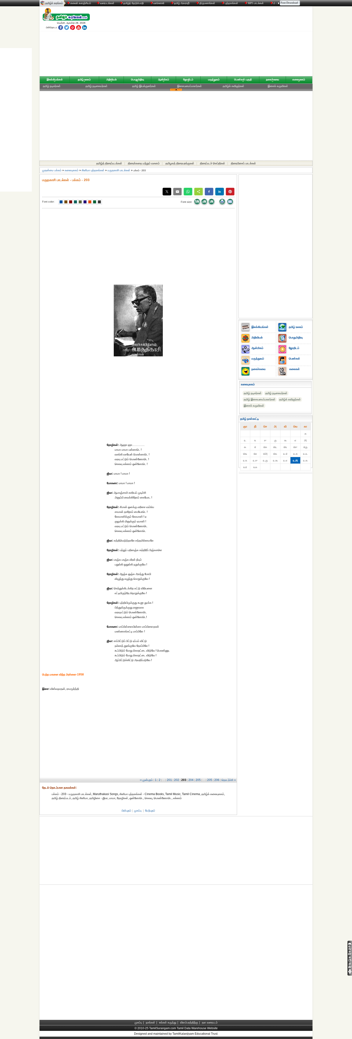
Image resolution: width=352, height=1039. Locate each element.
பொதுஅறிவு (137, 79)
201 (169, 780)
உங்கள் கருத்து (167, 1022)
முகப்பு (138, 810)
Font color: (48, 201)
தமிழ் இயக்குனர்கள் (144, 86)
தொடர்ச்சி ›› (228, 780)
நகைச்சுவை (272, 79)
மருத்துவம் (214, 79)
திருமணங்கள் (207, 3)
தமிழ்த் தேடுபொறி (133, 3)
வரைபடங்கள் (106, 3)
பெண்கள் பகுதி (243, 79)
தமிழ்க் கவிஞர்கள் (233, 86)
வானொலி (159, 3)
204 (190, 780)
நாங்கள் (150, 1022)
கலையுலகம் (298, 79)
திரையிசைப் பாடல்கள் (243, 163)
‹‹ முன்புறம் (146, 780)
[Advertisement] (222, 42)
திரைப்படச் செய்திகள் (212, 163)
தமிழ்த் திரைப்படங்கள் (109, 163)
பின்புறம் (126, 810)
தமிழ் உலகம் (84, 79)
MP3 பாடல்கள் (255, 3)
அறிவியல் (111, 79)
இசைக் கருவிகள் (278, 86)
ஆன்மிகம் (163, 79)
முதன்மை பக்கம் (52, 170)
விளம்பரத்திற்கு (189, 1022)
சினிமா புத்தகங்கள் (93, 170)
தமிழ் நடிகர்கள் (52, 86)
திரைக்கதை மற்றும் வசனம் (144, 163)
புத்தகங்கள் (231, 3)
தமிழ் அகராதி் (181, 3)
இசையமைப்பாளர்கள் (189, 86)
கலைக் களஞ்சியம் (80, 3)
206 (216, 780)
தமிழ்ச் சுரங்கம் (54, 3)
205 (198, 780)
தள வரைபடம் (210, 1022)
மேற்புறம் (150, 810)
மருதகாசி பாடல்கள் (119, 170)
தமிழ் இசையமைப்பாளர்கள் (259, 399)
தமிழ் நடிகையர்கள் (96, 86)
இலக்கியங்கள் (55, 79)
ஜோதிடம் (188, 79)
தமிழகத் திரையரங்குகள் (179, 163)
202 (176, 780)
